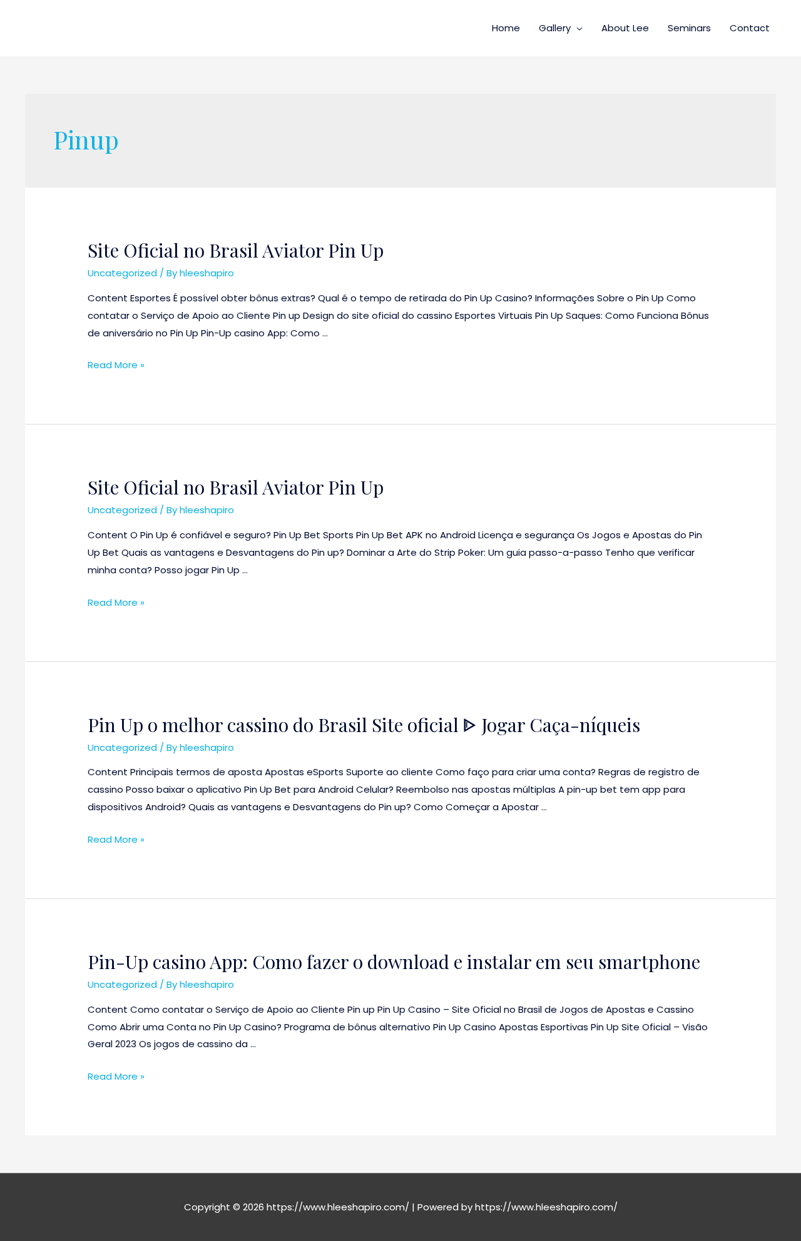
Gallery (555, 27)
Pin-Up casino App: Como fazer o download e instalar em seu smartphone (394, 961)
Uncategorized (122, 272)
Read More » (116, 364)
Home (506, 27)
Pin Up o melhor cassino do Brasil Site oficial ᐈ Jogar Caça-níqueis (364, 724)
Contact (750, 27)
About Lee (625, 27)
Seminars (689, 27)
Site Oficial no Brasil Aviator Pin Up (236, 250)
